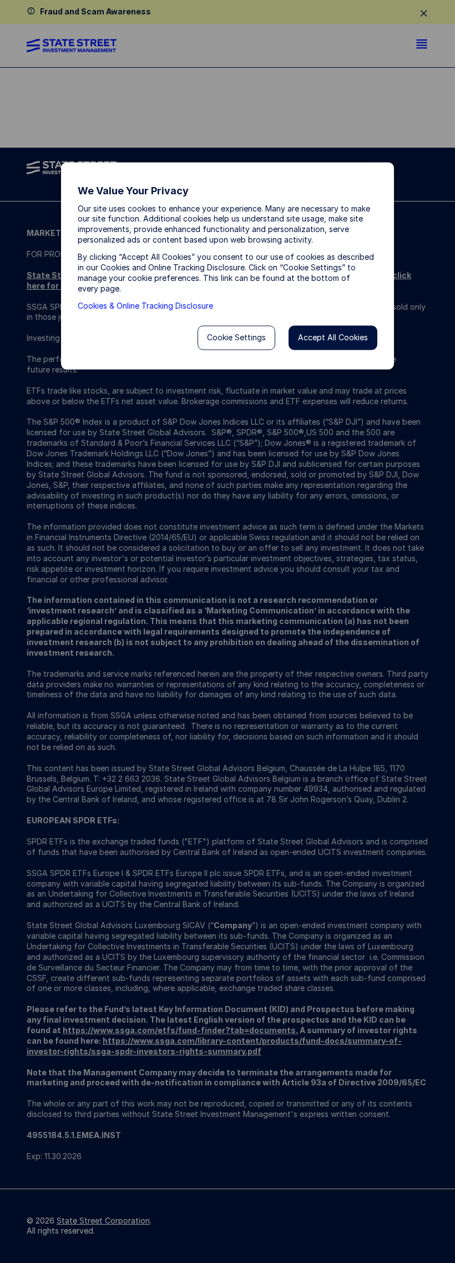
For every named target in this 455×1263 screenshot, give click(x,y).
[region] (227, 266)
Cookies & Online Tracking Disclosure (145, 305)
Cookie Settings (236, 337)
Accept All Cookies (333, 337)
